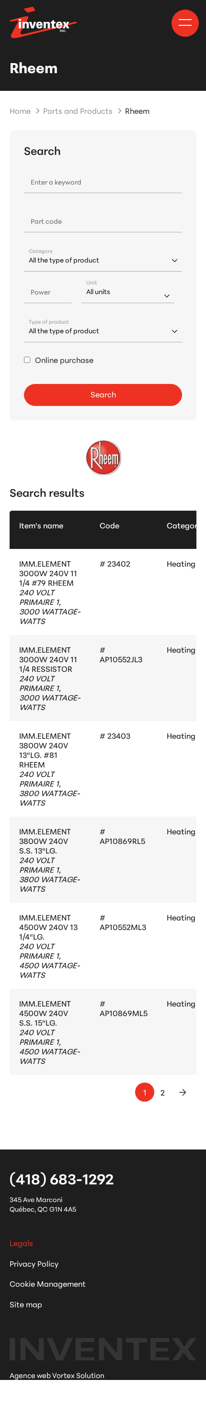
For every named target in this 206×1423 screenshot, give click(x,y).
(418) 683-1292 (62, 1178)
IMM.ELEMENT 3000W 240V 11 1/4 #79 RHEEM (48, 573)
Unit (91, 282)
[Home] (43, 22)
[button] (185, 22)
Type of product (49, 321)
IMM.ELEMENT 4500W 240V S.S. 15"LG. (45, 1012)
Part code (46, 221)
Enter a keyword (56, 181)
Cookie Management (48, 1283)
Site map (26, 1303)
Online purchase (64, 359)
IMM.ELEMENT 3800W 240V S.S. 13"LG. (45, 840)
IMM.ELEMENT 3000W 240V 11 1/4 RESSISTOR (48, 659)
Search (103, 393)
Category (41, 251)
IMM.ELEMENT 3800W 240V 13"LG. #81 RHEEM (45, 749)
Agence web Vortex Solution (57, 1375)
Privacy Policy (34, 1263)
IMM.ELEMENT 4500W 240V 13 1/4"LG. (48, 926)
